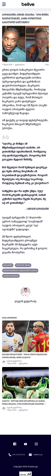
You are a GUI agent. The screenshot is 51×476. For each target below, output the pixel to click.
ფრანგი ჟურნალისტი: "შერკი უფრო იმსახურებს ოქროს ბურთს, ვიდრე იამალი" (24, 356)
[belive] (28, 4)
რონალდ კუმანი (23, 265)
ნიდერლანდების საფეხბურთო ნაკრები (20, 271)
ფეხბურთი (20, 64)
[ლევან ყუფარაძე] (4, 362)
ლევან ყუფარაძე (25, 301)
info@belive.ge (37, 454)
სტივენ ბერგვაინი (11, 276)
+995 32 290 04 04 (18, 454)
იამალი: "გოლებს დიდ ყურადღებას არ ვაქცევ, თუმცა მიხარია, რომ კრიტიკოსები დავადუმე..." (24, 402)
